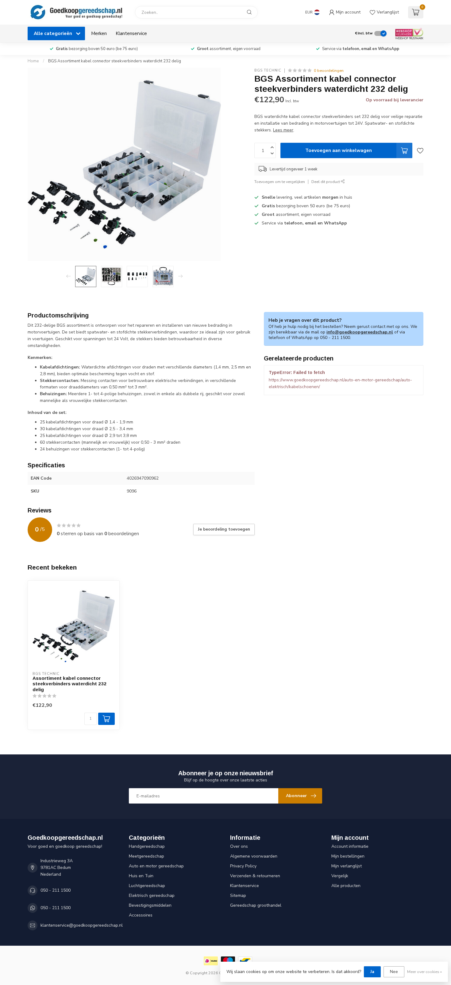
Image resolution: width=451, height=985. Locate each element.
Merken (99, 33)
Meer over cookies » (424, 971)
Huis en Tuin (141, 876)
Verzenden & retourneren (255, 876)
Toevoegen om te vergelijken (279, 181)
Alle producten (345, 886)
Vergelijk (339, 876)
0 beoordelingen (329, 70)
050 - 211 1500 (55, 890)
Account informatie (349, 846)
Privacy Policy (243, 866)
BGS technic (267, 70)
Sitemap (238, 895)
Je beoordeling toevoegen (224, 529)
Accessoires (140, 915)
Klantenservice (131, 33)
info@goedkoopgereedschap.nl (359, 332)
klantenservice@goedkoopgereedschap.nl (81, 925)
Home (33, 61)
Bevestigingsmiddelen (150, 905)
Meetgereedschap (146, 856)
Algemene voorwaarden (253, 856)
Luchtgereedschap (147, 886)
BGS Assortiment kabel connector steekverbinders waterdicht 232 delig (114, 61)
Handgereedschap (147, 846)
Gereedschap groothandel (255, 905)
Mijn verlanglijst (346, 866)
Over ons (239, 846)
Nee (394, 972)
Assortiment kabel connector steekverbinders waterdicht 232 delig (69, 683)
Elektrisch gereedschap (152, 895)
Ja (372, 972)
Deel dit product (326, 181)
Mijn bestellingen (347, 856)
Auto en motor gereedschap (156, 866)
